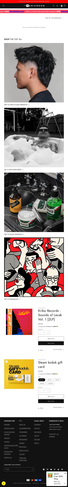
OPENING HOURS (9, 428)
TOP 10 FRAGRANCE (11, 299)
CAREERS (21, 443)
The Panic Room (19, 483)
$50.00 (57, 380)
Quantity (40, 329)
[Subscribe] (32, 469)
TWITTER (37, 428)
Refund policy (36, 483)
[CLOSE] (65, 473)
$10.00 (41, 380)
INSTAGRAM (37, 432)
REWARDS (7, 424)
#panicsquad (28, 483)
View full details (57, 349)
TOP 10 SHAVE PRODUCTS (13, 234)
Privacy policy (43, 483)
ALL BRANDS (23, 436)
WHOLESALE (22, 447)
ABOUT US (22, 424)
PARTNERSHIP (23, 439)
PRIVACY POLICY (24, 450)
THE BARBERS (23, 432)
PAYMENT (7, 442)
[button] (3, 5)
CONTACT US (8, 457)
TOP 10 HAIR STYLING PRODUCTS (15, 105)
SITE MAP (22, 454)
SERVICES (7, 438)
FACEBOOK (37, 424)
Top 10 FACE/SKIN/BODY (13, 170)
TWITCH (36, 443)
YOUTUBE (37, 439)
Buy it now (51, 343)
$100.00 (42, 383)
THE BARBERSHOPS (25, 428)
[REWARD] (4, 483)
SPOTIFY (36, 436)
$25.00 (49, 380)
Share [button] (41, 350)
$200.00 (50, 383)
